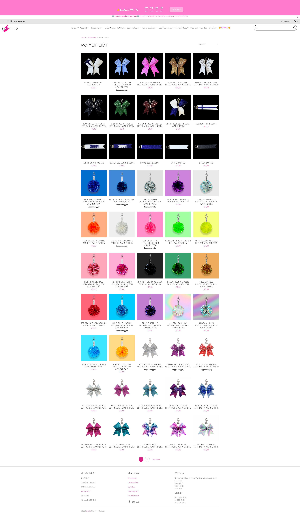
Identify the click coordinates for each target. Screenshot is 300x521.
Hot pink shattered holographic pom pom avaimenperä (122, 265)
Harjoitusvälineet (148, 28)
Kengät (74, 28)
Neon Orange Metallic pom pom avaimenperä (94, 224)
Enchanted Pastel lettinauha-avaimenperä (206, 428)
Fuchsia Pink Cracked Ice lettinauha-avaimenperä (94, 428)
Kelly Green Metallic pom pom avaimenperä (178, 265)
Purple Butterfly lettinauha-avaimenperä (178, 389)
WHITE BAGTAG (178, 146)
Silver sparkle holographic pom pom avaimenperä (150, 183)
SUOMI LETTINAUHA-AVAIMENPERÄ (94, 66)
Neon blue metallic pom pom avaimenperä (94, 348)
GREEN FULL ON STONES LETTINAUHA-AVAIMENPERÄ (122, 107)
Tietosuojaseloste (133, 482)
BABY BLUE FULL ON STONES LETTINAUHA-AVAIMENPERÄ (122, 66)
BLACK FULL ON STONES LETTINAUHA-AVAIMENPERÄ (94, 107)
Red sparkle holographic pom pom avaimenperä (94, 307)
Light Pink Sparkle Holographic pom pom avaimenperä (94, 265)
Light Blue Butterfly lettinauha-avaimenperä (206, 389)
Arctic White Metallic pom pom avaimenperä (122, 224)
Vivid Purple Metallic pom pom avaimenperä (178, 183)
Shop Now (176, 9)
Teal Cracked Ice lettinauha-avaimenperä (122, 428)
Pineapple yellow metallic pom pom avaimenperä (122, 348)
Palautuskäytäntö (133, 491)
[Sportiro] (25, 28)
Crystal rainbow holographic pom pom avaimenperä (178, 307)
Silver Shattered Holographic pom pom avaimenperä (206, 183)
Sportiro (88, 511)
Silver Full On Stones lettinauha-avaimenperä (150, 348)
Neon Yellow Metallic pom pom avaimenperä (206, 224)
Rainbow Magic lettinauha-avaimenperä (150, 428)
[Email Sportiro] (11, 21)
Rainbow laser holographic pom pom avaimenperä (206, 307)
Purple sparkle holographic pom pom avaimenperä (150, 307)
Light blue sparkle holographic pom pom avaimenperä (122, 307)
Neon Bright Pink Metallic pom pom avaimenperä (150, 224)
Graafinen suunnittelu (199, 28)
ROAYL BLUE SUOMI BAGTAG (122, 146)
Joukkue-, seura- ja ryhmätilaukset (173, 28)
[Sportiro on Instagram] (8, 21)
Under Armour (110, 28)
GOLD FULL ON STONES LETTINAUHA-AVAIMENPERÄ (178, 66)
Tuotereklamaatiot (133, 496)
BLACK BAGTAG (206, 146)
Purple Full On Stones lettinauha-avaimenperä (178, 348)
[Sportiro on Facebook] (4, 21)
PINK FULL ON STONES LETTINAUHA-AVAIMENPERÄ (150, 66)
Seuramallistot (133, 28)
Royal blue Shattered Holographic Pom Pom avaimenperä (94, 183)
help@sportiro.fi (85, 491)
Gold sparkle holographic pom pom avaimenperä (206, 265)
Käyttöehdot (131, 487)
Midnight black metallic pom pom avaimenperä (150, 265)
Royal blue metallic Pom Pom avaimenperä (122, 183)
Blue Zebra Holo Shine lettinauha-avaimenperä (150, 389)
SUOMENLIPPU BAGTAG (206, 107)
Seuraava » (156, 459)
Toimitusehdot (132, 478)
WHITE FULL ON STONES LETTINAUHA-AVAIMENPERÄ (206, 66)
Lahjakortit (213, 28)
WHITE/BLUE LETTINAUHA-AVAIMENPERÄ (178, 107)
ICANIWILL (121, 28)
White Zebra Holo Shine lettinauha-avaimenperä (94, 389)
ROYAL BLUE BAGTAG (150, 146)
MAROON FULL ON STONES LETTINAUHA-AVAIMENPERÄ (150, 107)
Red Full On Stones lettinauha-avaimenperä (206, 348)
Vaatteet (83, 28)
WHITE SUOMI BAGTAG (94, 146)
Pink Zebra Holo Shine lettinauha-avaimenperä (122, 389)
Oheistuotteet (96, 28)
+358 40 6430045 (20, 21)
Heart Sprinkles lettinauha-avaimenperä (178, 428)
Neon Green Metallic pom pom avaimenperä (178, 224)
